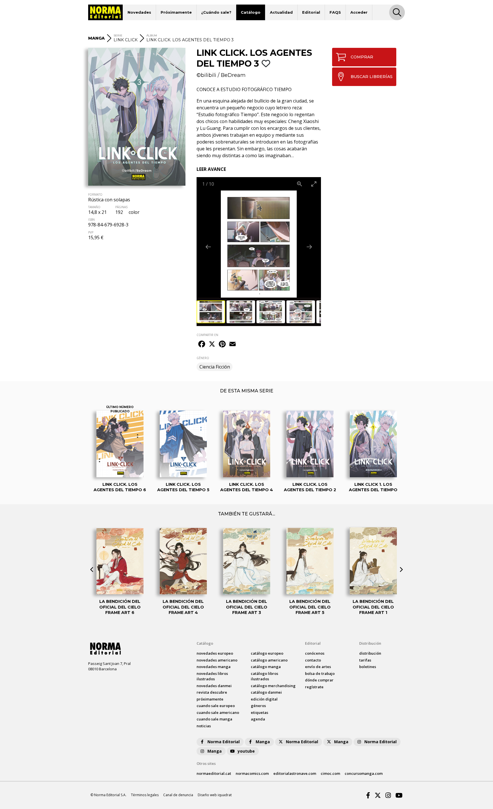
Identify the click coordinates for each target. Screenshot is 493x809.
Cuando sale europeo (216, 705)
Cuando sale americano (218, 712)
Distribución (370, 643)
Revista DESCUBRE (212, 692)
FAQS (335, 12)
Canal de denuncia (178, 794)
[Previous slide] (208, 246)
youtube (246, 751)
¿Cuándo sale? (216, 12)
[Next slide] (309, 246)
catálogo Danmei (266, 692)
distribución (370, 653)
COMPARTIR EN (207, 335)
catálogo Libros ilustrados (264, 676)
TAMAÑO (94, 207)
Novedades (139, 12)
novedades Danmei (214, 685)
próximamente (210, 699)
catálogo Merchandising (273, 685)
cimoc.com (330, 773)
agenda (258, 719)
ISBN (91, 220)
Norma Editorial (223, 741)
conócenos (314, 653)
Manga (263, 741)
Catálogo (250, 12)
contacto (313, 660)
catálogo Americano (269, 660)
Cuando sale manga (214, 719)
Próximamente (176, 12)
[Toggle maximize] (314, 184)
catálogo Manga (266, 666)
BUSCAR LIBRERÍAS (372, 76)
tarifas (365, 660)
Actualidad (281, 12)
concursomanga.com (364, 773)
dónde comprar (319, 680)
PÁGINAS (121, 207)
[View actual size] (299, 184)
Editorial (311, 12)
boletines (367, 666)
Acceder (358, 12)
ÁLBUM (151, 35)
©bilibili (206, 75)
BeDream (233, 75)
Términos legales (145, 794)
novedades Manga (214, 666)
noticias (204, 725)
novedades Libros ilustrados (212, 676)
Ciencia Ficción (214, 367)
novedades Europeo (215, 653)
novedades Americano (217, 660)
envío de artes (318, 666)
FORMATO (95, 194)
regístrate (314, 686)
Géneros (258, 705)
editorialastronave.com (294, 773)
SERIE (118, 35)
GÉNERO (203, 358)
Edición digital (264, 699)
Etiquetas (259, 712)
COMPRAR (362, 57)
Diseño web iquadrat (215, 794)
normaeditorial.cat (214, 773)
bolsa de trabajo (320, 673)
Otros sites (206, 763)
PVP (90, 232)
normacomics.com (252, 773)
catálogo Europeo (267, 653)
